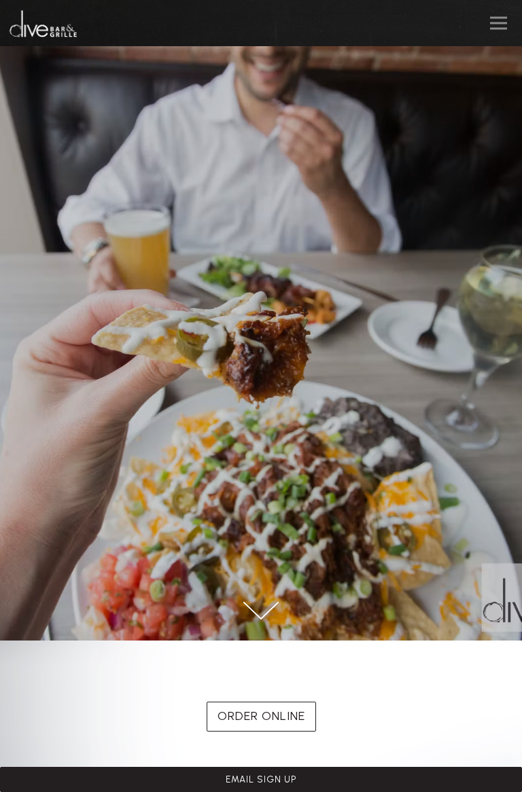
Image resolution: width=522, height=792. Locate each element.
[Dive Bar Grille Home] (50, 23)
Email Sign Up (261, 779)
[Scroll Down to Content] (261, 610)
